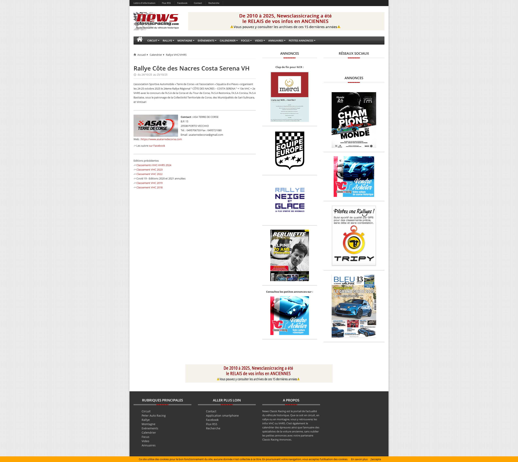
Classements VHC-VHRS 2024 (153, 165)
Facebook (182, 2)
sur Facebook (157, 145)
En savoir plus (359, 459)
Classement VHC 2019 (149, 183)
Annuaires (149, 445)
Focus (145, 437)
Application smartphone (222, 415)
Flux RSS (166, 2)
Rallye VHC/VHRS (176, 55)
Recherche (213, 2)
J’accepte (376, 459)
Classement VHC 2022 (149, 174)
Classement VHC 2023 (149, 169)
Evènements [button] (206, 40)
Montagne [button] (184, 40)
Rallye (146, 420)
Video (145, 441)
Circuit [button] (152, 40)
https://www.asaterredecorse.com (161, 139)
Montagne (148, 424)
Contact (198, 2)
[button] (140, 40)
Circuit (146, 411)
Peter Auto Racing (154, 415)
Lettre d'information (144, 2)
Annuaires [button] (275, 40)
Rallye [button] (167, 40)
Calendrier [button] (228, 40)
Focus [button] (245, 40)
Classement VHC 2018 (149, 187)
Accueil (141, 55)
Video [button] (259, 40)
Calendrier (156, 55)
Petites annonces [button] (301, 40)
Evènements (150, 428)
